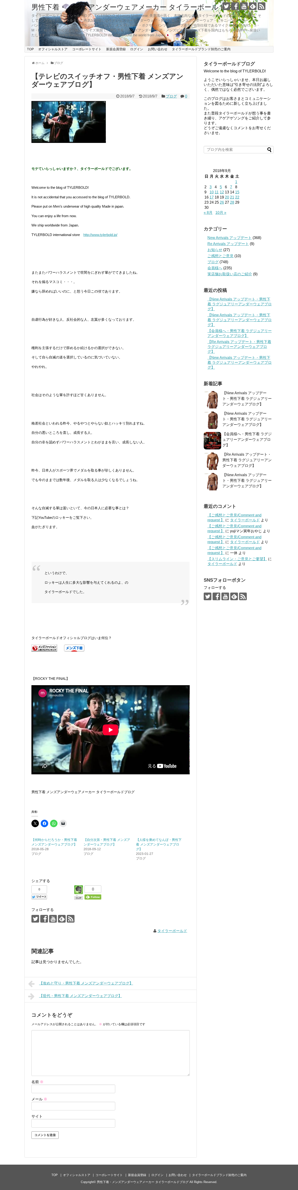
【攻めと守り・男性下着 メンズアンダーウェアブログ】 (86, 983)
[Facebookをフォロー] (235, 6)
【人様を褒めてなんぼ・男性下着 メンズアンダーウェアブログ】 (159, 844)
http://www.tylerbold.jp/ (100, 235)
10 (212, 192)
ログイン (136, 49)
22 (237, 197)
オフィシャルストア (53, 49)
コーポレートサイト (87, 49)
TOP (30, 49)
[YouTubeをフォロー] (244, 6)
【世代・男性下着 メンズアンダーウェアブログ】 (80, 996)
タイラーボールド (172, 931)
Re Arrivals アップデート (228, 244)
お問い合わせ (157, 49)
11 (217, 192)
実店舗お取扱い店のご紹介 (229, 274)
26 (222, 202)
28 (232, 202)
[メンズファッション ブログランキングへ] (44, 650)
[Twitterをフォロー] (226, 6)
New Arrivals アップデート (229, 238)
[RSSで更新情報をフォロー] (261, 6)
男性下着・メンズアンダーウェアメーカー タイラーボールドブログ (139, 7)
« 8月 (208, 213)
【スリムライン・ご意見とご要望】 (237, 559)
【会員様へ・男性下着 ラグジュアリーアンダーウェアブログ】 (247, 439)
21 (232, 197)
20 (227, 197)
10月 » (220, 213)
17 (212, 197)
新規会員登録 (116, 49)
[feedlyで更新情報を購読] (253, 6)
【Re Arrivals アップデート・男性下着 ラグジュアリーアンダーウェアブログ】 (239, 347)
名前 (37, 1082)
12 (222, 192)
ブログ (171, 96)
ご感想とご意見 (220, 256)
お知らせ (214, 250)
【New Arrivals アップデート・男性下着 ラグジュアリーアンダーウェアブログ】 (239, 304)
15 (237, 192)
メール (39, 1099)
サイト (37, 1116)
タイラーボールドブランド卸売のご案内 (201, 49)
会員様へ (214, 268)
